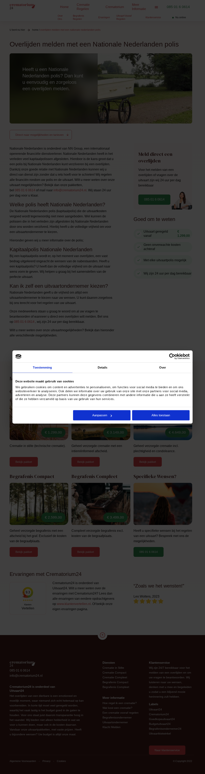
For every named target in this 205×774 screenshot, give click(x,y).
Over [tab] (162, 367)
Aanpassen (99, 415)
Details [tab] (103, 367)
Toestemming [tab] (42, 367)
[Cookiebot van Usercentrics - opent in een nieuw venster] (172, 356)
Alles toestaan (161, 415)
